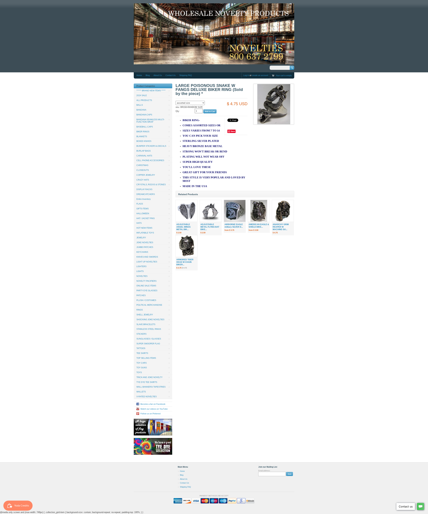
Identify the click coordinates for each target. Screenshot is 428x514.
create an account (260, 75)
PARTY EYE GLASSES (146, 290)
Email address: (264, 471)
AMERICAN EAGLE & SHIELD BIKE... (259, 225)
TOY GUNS (141, 367)
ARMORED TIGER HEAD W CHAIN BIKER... (184, 262)
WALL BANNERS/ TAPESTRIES (151, 387)
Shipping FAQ (185, 75)
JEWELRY (141, 237)
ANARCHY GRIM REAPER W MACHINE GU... (281, 227)
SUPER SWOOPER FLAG (148, 343)
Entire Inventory (143, 199)
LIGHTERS (141, 266)
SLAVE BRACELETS (145, 324)
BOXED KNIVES (143, 141)
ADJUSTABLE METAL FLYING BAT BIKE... (209, 227)
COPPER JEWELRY (145, 175)
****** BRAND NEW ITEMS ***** (151, 90)
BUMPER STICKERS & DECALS (151, 146)
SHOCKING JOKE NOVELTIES (150, 319)
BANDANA (141, 110)
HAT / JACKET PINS (145, 218)
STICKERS (141, 334)
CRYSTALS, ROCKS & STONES (151, 184)
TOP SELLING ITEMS (146, 358)
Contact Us (171, 75)
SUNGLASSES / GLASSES (148, 339)
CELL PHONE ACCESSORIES (150, 160)
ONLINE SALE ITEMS (146, 286)
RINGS (139, 310)
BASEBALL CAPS (144, 127)
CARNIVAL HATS (144, 156)
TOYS (139, 372)
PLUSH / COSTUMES (146, 300)
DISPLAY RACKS (144, 189)
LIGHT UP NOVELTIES (146, 262)
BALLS (139, 105)
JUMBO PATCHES (144, 247)
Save (233, 131)
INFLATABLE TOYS (145, 233)
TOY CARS (141, 363)
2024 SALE (141, 95)
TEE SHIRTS (142, 353)
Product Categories (145, 86)
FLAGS (139, 204)
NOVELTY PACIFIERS (146, 281)
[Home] (214, 62)
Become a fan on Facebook (152, 404)
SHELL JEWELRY (144, 315)
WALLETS (141, 392)
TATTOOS (140, 348)
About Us (157, 75)
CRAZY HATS (142, 180)
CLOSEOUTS (142, 170)
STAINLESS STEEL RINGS (148, 329)
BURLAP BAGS (143, 151)
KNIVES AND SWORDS (147, 257)
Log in (246, 75)
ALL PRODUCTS (144, 100)
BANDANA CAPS (144, 115)
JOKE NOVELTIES (144, 242)
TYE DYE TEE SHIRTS (146, 382)
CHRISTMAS (142, 165)
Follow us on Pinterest (150, 414)
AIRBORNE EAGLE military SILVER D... (234, 225)
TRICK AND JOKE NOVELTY (149, 377)
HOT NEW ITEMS (144, 228)
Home (139, 75)
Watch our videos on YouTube (154, 409)
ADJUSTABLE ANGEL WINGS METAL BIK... (183, 227)
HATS (139, 223)
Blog (148, 75)
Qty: (178, 111)
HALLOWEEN (142, 213)
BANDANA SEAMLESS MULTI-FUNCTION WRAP (150, 120)
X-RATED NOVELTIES (146, 396)
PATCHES (141, 295)
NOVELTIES (141, 276)
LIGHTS (140, 271)
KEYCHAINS (142, 252)
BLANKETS (141, 136)
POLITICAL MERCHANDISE (149, 305)
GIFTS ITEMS (142, 209)
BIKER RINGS (142, 131)
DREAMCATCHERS (145, 194)
